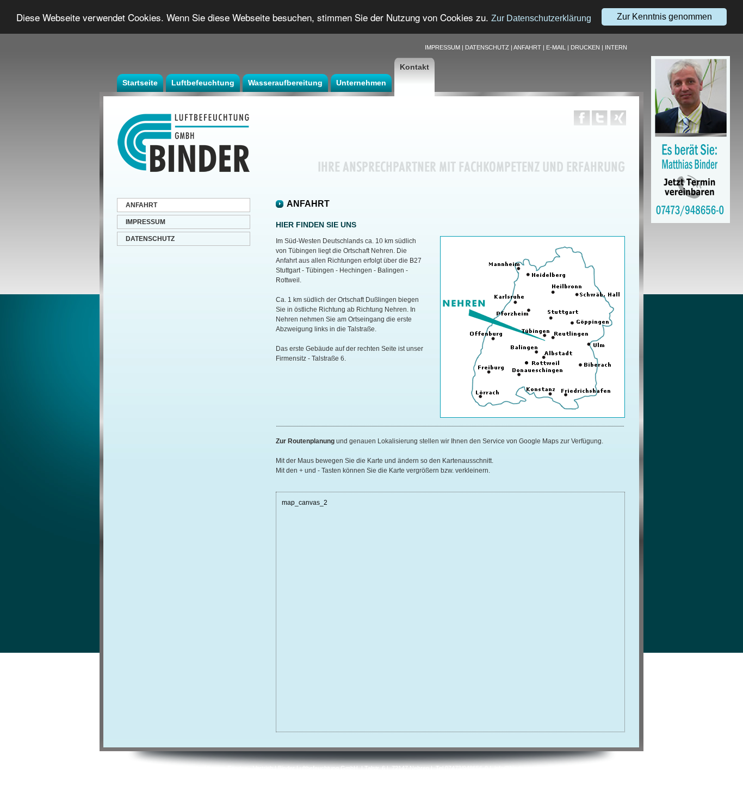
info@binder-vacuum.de (526, 768)
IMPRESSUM (442, 47)
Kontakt (414, 67)
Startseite (140, 82)
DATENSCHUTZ (487, 47)
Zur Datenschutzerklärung (541, 18)
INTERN (616, 47)
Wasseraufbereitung (285, 82)
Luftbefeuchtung (202, 82)
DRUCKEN (585, 47)
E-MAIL (556, 47)
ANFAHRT (527, 47)
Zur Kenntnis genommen (664, 16)
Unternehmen (361, 82)
